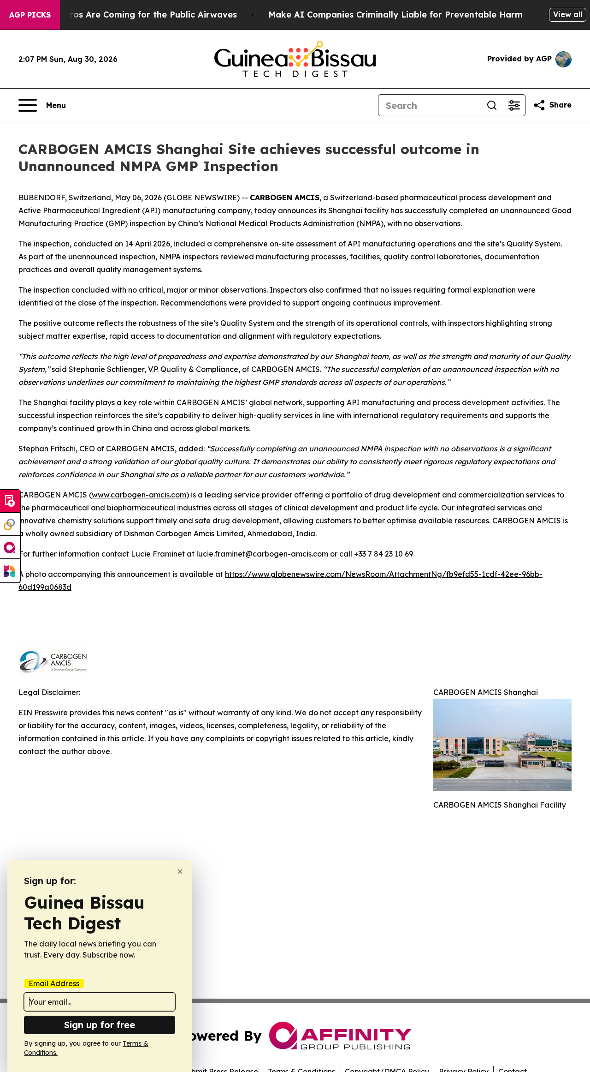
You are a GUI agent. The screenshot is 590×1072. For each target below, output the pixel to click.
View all (567, 14)
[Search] (492, 105)
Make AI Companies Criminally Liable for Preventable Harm (395, 14)
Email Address (54, 983)
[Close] (180, 871)
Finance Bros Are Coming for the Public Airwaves (132, 14)
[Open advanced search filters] (514, 105)
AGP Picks (30, 14)
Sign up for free (99, 1024)
